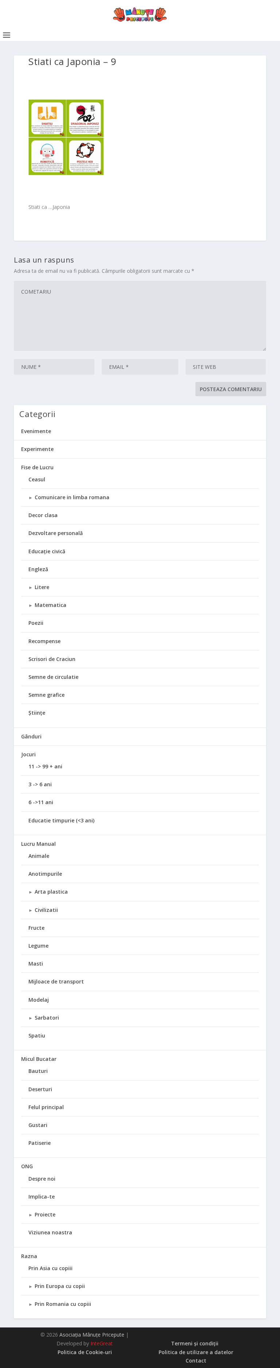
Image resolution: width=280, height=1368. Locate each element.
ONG (27, 1166)
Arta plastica (51, 891)
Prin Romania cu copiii (63, 1303)
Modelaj (38, 999)
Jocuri (28, 754)
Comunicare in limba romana (72, 497)
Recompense (44, 641)
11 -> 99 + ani (45, 766)
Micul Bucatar (39, 1058)
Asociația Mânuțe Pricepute (91, 1334)
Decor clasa (43, 515)
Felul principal (46, 1107)
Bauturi (38, 1070)
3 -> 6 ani (40, 784)
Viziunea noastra (50, 1232)
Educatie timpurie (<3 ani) (61, 820)
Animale (38, 855)
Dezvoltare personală (55, 533)
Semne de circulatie (53, 676)
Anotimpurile (45, 873)
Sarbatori (47, 1017)
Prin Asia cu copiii (50, 1268)
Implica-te (41, 1196)
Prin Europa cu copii (60, 1286)
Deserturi (40, 1089)
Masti (35, 963)
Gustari (37, 1124)
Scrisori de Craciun (51, 659)
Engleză (38, 569)
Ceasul (36, 479)
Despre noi (41, 1178)
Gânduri (31, 736)
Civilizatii (46, 909)
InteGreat (101, 1343)
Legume (38, 945)
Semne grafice (46, 694)
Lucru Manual (38, 843)
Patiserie (39, 1142)
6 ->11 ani (40, 802)
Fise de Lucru (37, 467)
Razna (29, 1256)
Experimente (37, 449)
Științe (36, 712)
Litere (42, 587)
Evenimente (36, 431)
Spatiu (36, 1035)
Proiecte (45, 1214)
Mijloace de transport (56, 981)
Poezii (35, 622)
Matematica (50, 604)
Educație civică (46, 551)
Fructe (36, 927)
